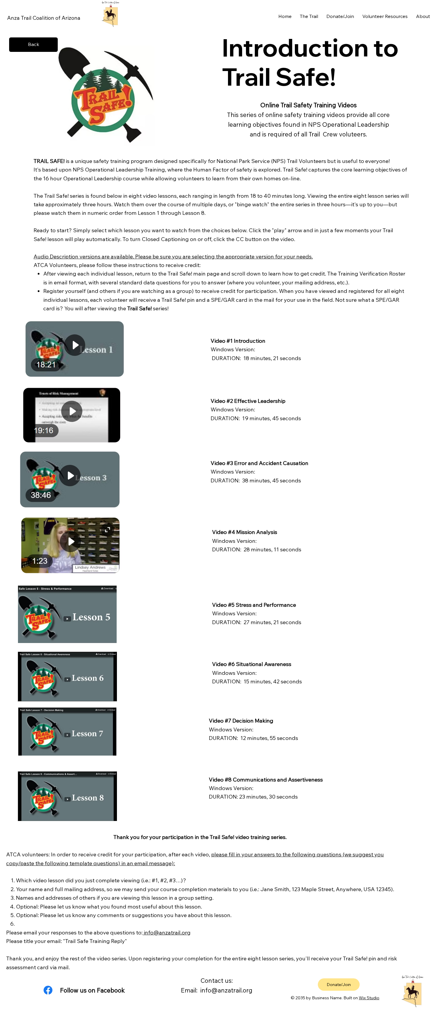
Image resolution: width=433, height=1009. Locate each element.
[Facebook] (48, 990)
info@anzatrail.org (167, 932)
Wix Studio (369, 997)
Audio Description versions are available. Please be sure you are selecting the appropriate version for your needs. (173, 256)
